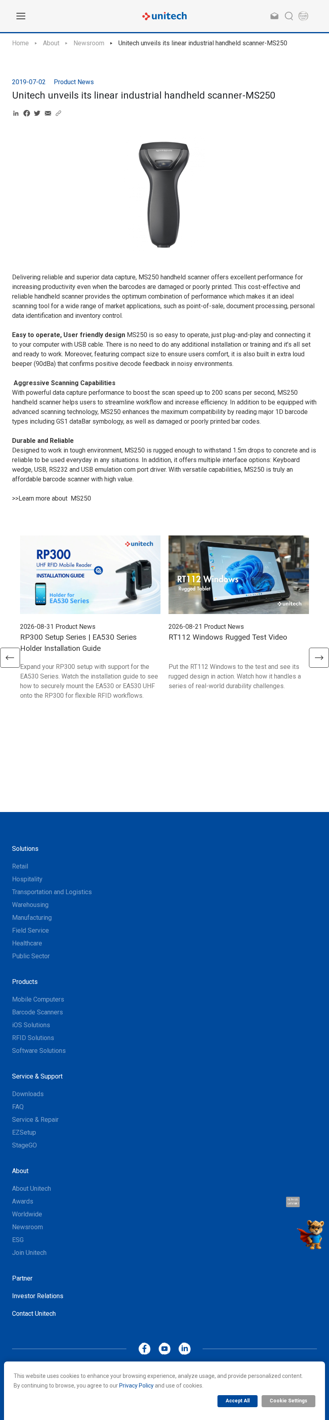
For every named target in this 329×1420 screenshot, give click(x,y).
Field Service (30, 930)
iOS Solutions (31, 1025)
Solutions (25, 848)
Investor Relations (37, 1296)
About (51, 43)
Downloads (28, 1094)
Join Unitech (29, 1252)
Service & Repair (35, 1119)
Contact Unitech (34, 1313)
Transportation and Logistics (52, 892)
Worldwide (27, 1214)
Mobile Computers (38, 999)
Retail (20, 866)
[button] (10, 658)
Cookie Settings (288, 1401)
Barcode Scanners (37, 1012)
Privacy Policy (136, 1385)
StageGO (24, 1145)
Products (25, 982)
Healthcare (27, 943)
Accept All (237, 1401)
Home (20, 43)
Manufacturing (32, 917)
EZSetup (24, 1132)
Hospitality (27, 879)
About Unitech (31, 1188)
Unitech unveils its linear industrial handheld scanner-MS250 (202, 43)
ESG (18, 1240)
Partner (22, 1278)
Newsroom (88, 43)
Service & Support (37, 1076)
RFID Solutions (33, 1038)
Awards (22, 1201)
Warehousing (30, 905)
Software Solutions (39, 1050)
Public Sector (31, 956)
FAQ (18, 1107)
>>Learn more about (40, 498)
